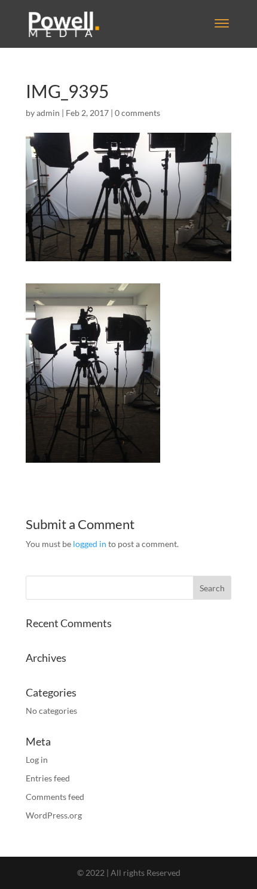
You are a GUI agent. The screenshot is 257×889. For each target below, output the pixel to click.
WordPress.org (54, 815)
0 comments (137, 113)
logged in (89, 544)
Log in (37, 759)
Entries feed (48, 778)
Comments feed (55, 797)
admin (48, 113)
